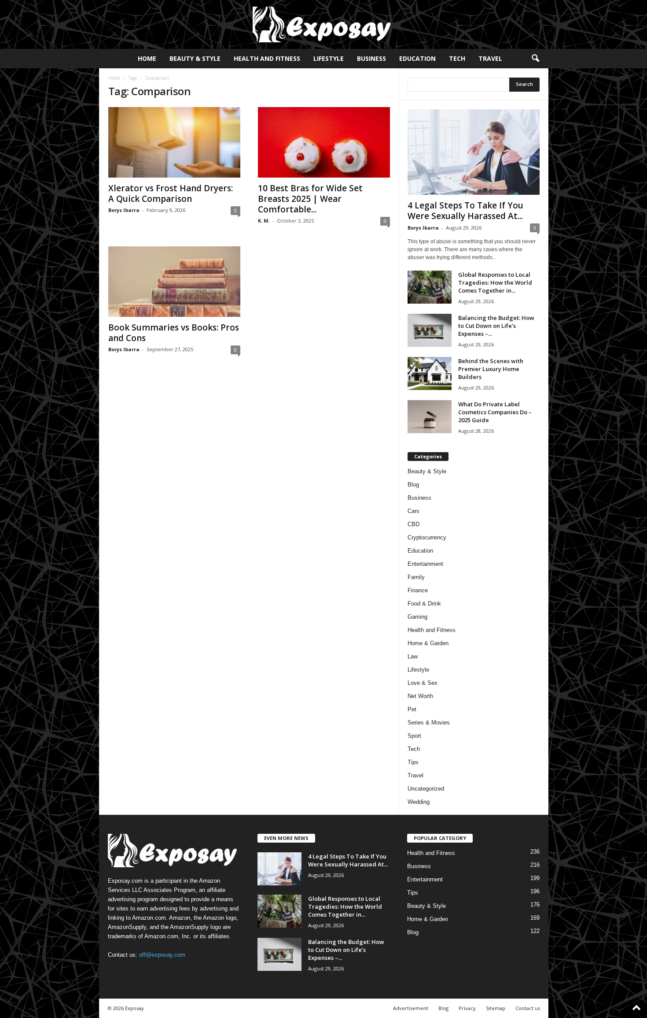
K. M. (264, 220)
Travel (490, 58)
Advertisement (410, 1008)
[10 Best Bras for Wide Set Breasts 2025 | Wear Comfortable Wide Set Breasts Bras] (324, 142)
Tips (413, 762)
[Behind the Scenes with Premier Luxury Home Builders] (430, 373)
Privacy (467, 1008)
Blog (413, 484)
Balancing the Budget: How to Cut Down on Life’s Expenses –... (496, 326)
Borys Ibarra (124, 210)
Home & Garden (428, 643)
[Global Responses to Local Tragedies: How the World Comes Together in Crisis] (430, 287)
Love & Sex (422, 683)
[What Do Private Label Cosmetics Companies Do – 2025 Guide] (430, 416)
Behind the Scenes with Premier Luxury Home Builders (490, 369)
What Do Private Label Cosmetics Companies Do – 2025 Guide (495, 412)
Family (416, 577)
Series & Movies (429, 722)
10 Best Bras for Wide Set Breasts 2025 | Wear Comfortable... (310, 198)
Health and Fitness (267, 58)
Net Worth (420, 696)
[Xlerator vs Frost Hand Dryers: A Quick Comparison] (174, 142)
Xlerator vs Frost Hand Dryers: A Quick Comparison (170, 193)
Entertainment (425, 564)
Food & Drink (424, 603)
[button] (535, 58)
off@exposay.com (162, 954)
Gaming (417, 616)
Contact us (527, 1008)
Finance (418, 590)
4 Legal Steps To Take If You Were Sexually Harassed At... (465, 211)
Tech (457, 58)
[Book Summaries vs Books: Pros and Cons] (174, 281)
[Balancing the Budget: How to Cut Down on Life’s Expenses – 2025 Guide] (430, 330)
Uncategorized (426, 788)
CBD (413, 524)
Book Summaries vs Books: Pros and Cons (173, 333)
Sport (414, 735)
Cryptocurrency (427, 537)
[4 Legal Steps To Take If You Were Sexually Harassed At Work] (474, 152)
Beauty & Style (195, 58)
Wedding (419, 802)
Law (413, 656)
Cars (413, 511)
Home (147, 58)
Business (371, 58)
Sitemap (495, 1008)
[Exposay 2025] (323, 24)
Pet (412, 709)
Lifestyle (328, 58)
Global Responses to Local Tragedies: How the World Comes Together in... (495, 282)
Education (417, 58)
